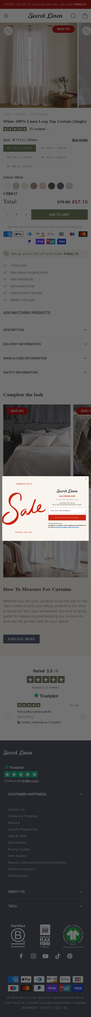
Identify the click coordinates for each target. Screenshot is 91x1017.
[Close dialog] (86, 479)
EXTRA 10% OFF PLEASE (67, 518)
